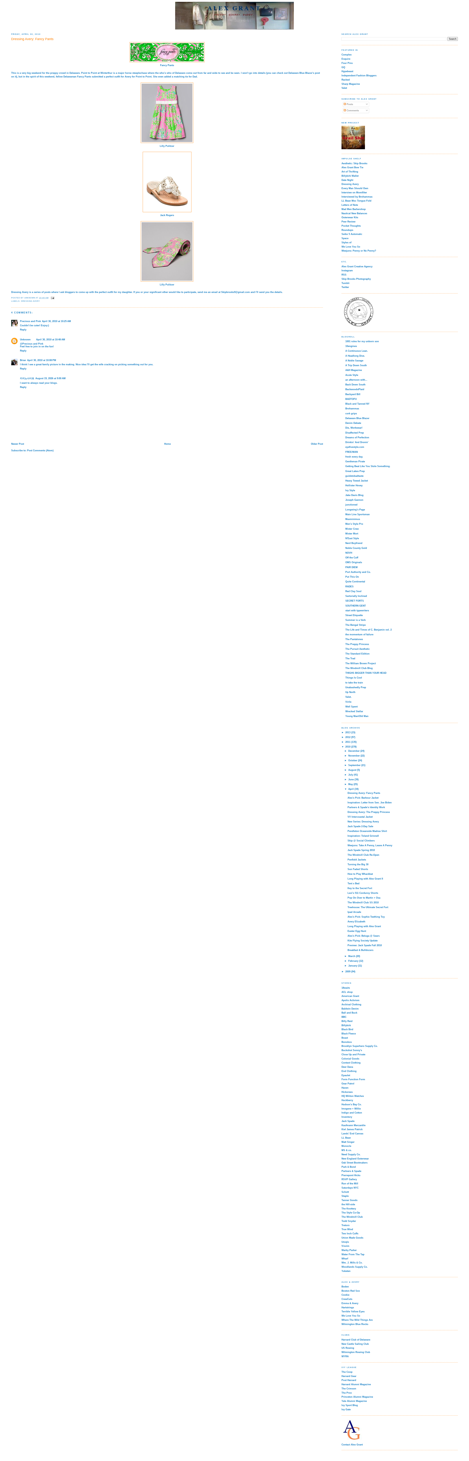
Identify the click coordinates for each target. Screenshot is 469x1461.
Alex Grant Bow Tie (352, 167)
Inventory (346, 1117)
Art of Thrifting (349, 171)
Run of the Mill (349, 1183)
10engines (351, 346)
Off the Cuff (351, 557)
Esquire (345, 58)
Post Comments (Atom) (40, 450)
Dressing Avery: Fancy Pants (364, 793)
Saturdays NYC (350, 1187)
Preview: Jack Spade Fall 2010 (365, 945)
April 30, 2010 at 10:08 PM (41, 360)
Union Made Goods (352, 1237)
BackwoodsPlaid (354, 389)
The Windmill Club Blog (359, 668)
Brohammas (352, 408)
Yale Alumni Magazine (354, 1401)
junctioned (351, 504)
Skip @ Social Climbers (361, 840)
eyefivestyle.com (354, 447)
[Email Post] (52, 298)
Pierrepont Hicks (350, 1175)
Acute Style (351, 375)
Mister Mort (351, 533)
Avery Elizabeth (356, 921)
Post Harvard (348, 1380)
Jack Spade (347, 1121)
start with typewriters (357, 610)
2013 (348, 732)
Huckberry (347, 1100)
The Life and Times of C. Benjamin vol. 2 (368, 629)
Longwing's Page (355, 509)
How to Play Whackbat (360, 874)
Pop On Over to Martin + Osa (364, 897)
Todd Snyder (348, 1221)
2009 (348, 971)
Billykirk (346, 1025)
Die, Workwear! (353, 427)
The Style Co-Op (350, 1212)
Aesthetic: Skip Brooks (354, 163)
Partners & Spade (351, 1171)
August (352, 770)
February (353, 961)
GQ (343, 67)
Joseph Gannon (354, 500)
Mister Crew (352, 528)
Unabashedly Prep (355, 687)
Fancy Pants (167, 65)
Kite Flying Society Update (363, 940)
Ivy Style (350, 490)
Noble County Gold (356, 548)
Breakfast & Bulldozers (360, 950)
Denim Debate (353, 423)
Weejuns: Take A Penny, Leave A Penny (370, 845)
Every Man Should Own (354, 188)
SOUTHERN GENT (355, 605)
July (351, 774)
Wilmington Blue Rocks (354, 1324)
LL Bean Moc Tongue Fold (356, 200)
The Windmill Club (352, 1216)
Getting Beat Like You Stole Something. (367, 466)
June (351, 779)
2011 (348, 742)
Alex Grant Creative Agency (356, 266)
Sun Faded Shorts (358, 869)
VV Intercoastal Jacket (360, 816)
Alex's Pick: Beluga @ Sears (364, 935)
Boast (344, 1037)
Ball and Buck (349, 1012)
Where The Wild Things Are (357, 1320)
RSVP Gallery (349, 1179)
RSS (343, 274)
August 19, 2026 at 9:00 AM (50, 378)
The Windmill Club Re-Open (363, 855)
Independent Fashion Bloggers (358, 75)
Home (167, 444)
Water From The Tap (352, 1254)
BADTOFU (351, 399)
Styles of (346, 242)
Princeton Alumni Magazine (357, 1396)
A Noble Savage (354, 360)
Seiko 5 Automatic (351, 234)
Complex (346, 54)
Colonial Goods (350, 1058)
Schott (345, 1192)
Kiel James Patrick (352, 1129)
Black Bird (347, 1029)
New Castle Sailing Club (355, 1344)
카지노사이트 (27, 378)
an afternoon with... (356, 379)
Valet (344, 88)
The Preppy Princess (357, 644)
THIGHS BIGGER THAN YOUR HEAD (365, 673)
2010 (348, 746)
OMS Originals (353, 562)
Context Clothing (351, 1062)
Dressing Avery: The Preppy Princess (369, 812)
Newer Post (17, 444)
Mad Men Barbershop (353, 209)
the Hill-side (348, 1204)
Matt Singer (347, 1142)
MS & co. (346, 1150)
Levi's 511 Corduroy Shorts (363, 893)
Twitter (345, 287)
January (353, 965)
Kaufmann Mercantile (353, 1125)
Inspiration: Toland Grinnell (363, 835)
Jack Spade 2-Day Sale (360, 826)
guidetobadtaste (354, 476)
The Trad (350, 658)
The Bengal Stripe (355, 625)
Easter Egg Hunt (357, 931)
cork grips (351, 413)
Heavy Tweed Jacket (356, 480)
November (354, 755)
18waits (345, 987)
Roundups (347, 230)
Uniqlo (345, 1242)
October (353, 760)
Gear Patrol (347, 1083)
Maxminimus (352, 519)
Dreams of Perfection (357, 437)
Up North (350, 692)
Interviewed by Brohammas (356, 196)
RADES (349, 586)
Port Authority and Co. (358, 572)
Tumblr (345, 283)
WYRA (345, 1356)
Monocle (346, 1146)
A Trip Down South (356, 365)
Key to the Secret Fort (360, 888)
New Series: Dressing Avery (363, 821)
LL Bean (346, 1137)
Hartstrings (347, 1307)
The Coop (346, 1372)
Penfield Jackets (357, 859)
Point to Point (89, 73)
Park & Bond (348, 1167)
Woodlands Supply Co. (354, 1266)
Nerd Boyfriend (353, 543)
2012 (348, 737)
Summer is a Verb (355, 620)
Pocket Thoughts (351, 225)
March (352, 956)
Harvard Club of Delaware (355, 1339)
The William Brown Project (360, 663)
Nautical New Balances (354, 213)
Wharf (344, 1258)
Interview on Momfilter (354, 192)
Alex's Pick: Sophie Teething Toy (366, 916)
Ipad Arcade (354, 912)
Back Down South (355, 384)
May (351, 784)
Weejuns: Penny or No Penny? (358, 250)
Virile (348, 701)
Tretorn (345, 1225)
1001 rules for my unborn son (362, 341)
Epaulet (345, 1075)
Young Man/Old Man (356, 716)
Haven (344, 1087)
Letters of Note (349, 205)
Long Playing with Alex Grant (364, 926)
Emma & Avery (349, 1303)
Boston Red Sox (350, 1290)
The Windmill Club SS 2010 (363, 902)
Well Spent (351, 706)
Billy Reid (346, 1021)
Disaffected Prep (354, 432)
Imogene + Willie (351, 1108)
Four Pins (347, 63)
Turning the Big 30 (358, 864)
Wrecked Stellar (354, 711)
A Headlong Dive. (355, 355)
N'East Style (352, 538)
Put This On (352, 576)
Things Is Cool (353, 677)
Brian (23, 360)
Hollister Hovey (354, 485)
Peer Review (348, 221)
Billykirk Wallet (350, 175)
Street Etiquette (354, 615)
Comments (352, 110)
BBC (343, 1017)
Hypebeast (347, 71)
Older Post (317, 444)
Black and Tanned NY (357, 403)
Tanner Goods (349, 1200)
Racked (345, 79)
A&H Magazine (353, 370)
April (351, 789)
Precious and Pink (30, 321)
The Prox (346, 1392)
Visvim (345, 1246)
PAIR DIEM (351, 567)
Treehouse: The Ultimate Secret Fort (368, 907)
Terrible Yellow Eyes (353, 1311)
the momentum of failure (359, 634)
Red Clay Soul (353, 591)
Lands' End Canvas (352, 1133)
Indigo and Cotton (351, 1112)
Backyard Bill (352, 394)
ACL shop (347, 992)
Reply (23, 329)
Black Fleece (348, 1033)
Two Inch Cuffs (349, 1233)
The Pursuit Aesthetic (357, 649)
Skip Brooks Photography (356, 279)
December (354, 751)
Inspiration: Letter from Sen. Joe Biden (370, 802)
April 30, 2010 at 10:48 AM (50, 339)
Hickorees (347, 1092)
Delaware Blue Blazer (300, 73)
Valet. (348, 697)
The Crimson (348, 1388)
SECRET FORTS (354, 600)
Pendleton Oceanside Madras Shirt (367, 831)
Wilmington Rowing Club (355, 1352)
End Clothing (349, 1071)
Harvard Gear (348, 1376)
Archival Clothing (351, 1004)
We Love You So (350, 246)
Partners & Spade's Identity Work (366, 807)
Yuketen (345, 1271)
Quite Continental (355, 581)
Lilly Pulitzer (167, 146)
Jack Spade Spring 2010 (361, 850)
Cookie (345, 1294)
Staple (345, 1196)
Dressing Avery (19, 292)
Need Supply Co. (351, 1154)
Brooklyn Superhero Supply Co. (359, 1046)
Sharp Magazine (350, 84)
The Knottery (348, 1208)
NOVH (348, 552)
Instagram (347, 270)
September (354, 765)
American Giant (350, 996)
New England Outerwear (355, 1158)
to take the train (354, 682)
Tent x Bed (353, 883)
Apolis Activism (350, 1000)
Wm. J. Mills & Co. (352, 1262)
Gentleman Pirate (355, 461)
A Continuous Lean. (356, 351)
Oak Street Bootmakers (354, 1162)
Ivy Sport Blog (349, 1405)
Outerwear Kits (349, 217)
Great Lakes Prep (355, 471)
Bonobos (346, 1042)
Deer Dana (347, 1067)
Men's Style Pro (354, 524)
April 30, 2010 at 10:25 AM (56, 321)
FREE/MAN (351, 452)
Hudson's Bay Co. (351, 1104)
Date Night (347, 180)
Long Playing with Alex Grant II (365, 878)
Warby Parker (349, 1250)
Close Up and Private (353, 1054)
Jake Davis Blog (354, 495)
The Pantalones (354, 639)
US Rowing (347, 1348)
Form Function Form (353, 1079)
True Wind (347, 1229)
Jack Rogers (167, 215)
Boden (345, 1286)
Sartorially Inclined (356, 596)
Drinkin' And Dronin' (356, 442)
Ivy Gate (346, 1409)
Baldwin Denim (350, 1008)
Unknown (25, 339)
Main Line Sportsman (357, 514)
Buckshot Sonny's (351, 1050)
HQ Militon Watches (352, 1096)
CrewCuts (346, 1299)
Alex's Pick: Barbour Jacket (363, 797)
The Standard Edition (357, 653)
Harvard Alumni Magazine (356, 1384)
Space (344, 238)
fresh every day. (354, 456)
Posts (349, 104)
